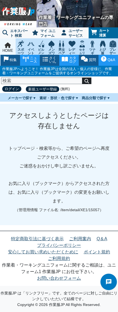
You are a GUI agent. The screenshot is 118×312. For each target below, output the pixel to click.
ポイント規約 (97, 252)
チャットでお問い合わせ (108, 282)
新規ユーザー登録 (42, 89)
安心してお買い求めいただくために (43, 252)
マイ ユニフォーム (48, 33)
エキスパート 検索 (19, 33)
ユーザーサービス (76, 33)
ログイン (12, 89)
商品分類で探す (94, 98)
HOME (7, 50)
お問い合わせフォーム (59, 278)
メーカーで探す (20, 98)
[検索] (86, 81)
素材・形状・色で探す (57, 98)
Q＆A (102, 238)
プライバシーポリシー (59, 245)
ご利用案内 (80, 238)
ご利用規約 (59, 258)
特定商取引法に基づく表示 (37, 238)
